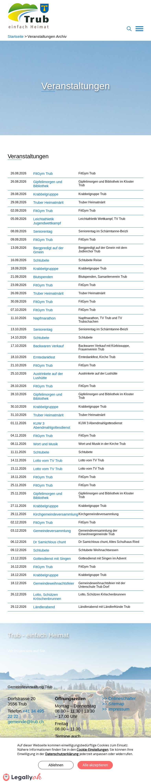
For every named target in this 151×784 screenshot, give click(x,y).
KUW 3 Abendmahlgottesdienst (51, 425)
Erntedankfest (44, 357)
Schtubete (41, 260)
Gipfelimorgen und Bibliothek (47, 184)
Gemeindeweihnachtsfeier (53, 583)
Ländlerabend (44, 607)
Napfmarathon (44, 318)
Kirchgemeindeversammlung (55, 514)
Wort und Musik (45, 444)
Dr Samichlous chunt (49, 542)
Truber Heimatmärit (48, 203)
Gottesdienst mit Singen (52, 559)
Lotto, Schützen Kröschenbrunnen (47, 597)
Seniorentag (42, 231)
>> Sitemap (113, 703)
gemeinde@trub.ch (26, 721)
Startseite (16, 36)
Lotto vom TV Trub (47, 461)
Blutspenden (43, 277)
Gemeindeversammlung (52, 531)
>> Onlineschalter (119, 698)
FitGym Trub (43, 174)
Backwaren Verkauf (48, 346)
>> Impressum (115, 709)
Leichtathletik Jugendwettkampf (47, 221)
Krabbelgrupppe (45, 194)
